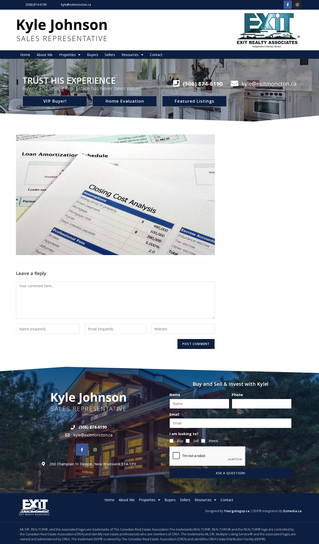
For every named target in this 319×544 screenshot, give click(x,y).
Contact (156, 54)
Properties (67, 54)
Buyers (92, 54)
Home (25, 54)
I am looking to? (183, 433)
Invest (213, 440)
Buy (180, 440)
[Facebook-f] (288, 4)
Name (174, 394)
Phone (237, 394)
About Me (45, 54)
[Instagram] (297, 4)
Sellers (110, 54)
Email (174, 414)
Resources (130, 54)
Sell (196, 440)
